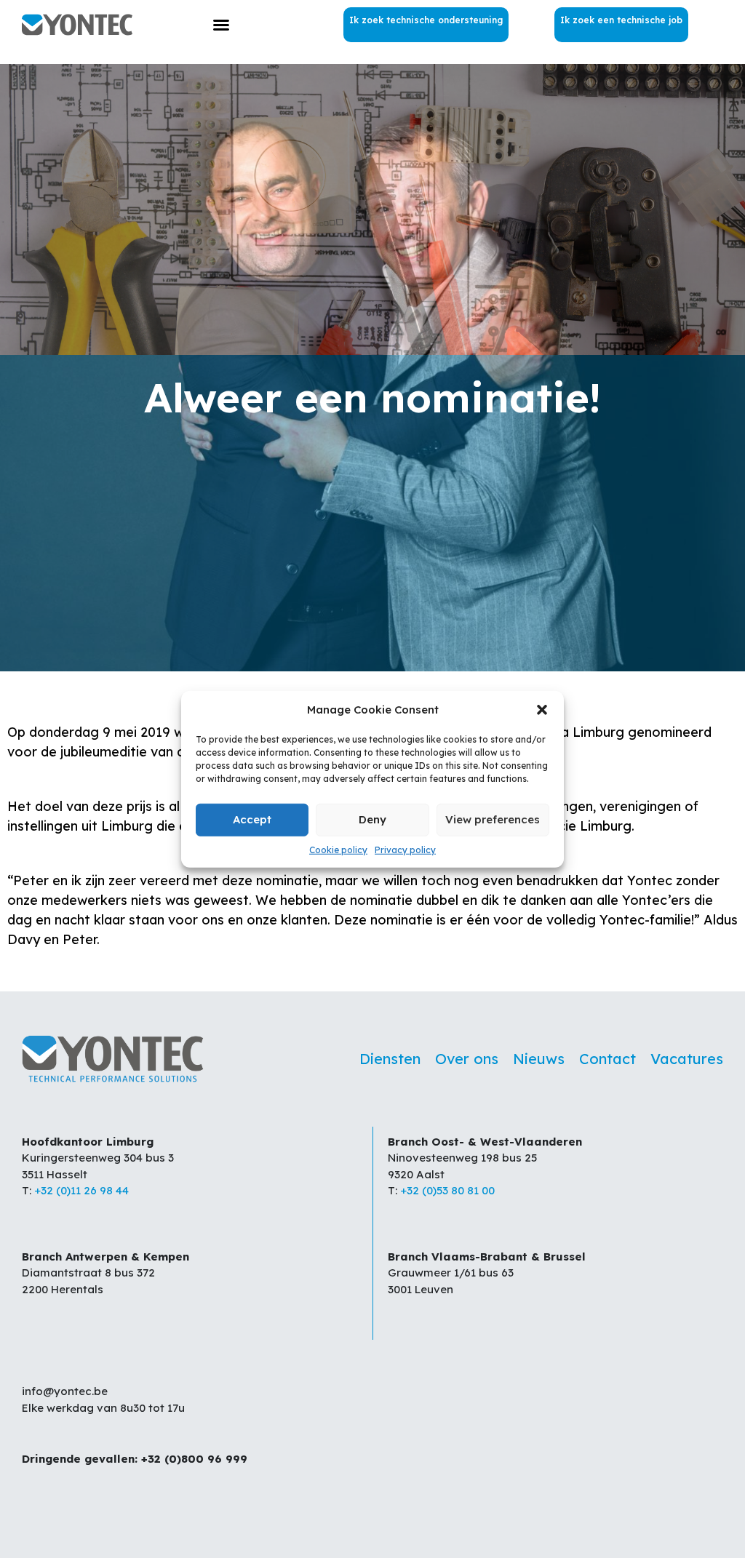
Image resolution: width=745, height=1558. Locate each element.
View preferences (492, 819)
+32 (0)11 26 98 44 (81, 1190)
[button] (542, 710)
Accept (252, 819)
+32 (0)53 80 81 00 (447, 1190)
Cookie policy (338, 849)
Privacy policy (405, 849)
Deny (372, 819)
